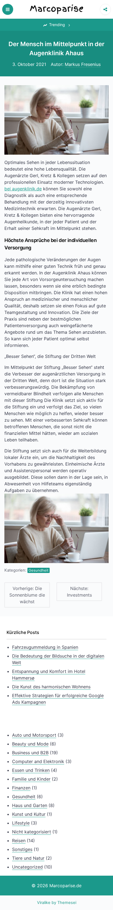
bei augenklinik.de (23, 188)
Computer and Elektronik (38, 761)
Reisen (19, 840)
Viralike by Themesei (56, 902)
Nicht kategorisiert (31, 831)
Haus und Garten (29, 805)
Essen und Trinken (31, 770)
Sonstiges (22, 849)
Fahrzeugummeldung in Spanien (45, 647)
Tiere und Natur (28, 858)
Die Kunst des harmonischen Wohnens (51, 686)
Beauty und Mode (30, 744)
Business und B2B (30, 752)
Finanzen (21, 788)
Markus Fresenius (83, 64)
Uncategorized (27, 867)
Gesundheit (39, 570)
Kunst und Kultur (29, 814)
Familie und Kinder (31, 779)
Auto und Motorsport (34, 735)
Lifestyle (21, 823)
